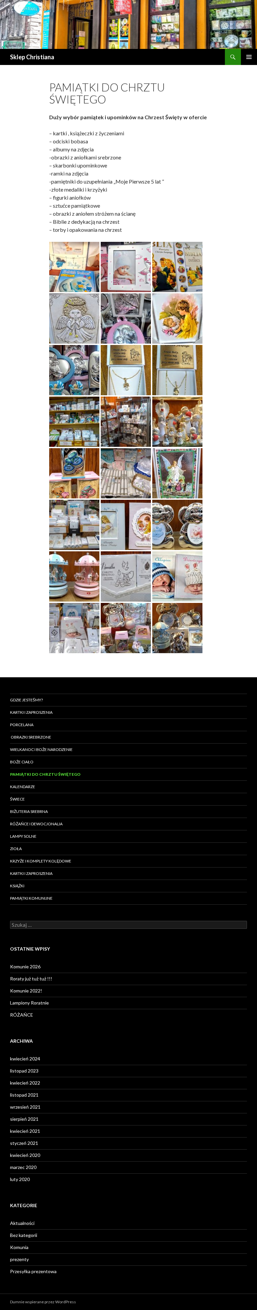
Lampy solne (23, 836)
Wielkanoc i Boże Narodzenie (41, 749)
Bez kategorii (23, 1235)
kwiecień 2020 (25, 1155)
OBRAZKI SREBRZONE (30, 737)
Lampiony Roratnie (29, 1003)
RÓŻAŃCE (21, 1015)
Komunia (19, 1247)
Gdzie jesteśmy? (26, 699)
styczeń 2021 (24, 1143)
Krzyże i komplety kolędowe (40, 861)
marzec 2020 (23, 1167)
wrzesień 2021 (25, 1107)
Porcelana (21, 724)
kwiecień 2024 (25, 1058)
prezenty (19, 1259)
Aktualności (22, 1223)
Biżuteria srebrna (29, 811)
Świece (17, 799)
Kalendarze (22, 786)
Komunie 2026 (25, 966)
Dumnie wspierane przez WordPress (43, 1301)
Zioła (16, 848)
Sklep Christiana (32, 57)
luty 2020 (20, 1179)
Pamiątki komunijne (31, 898)
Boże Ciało (21, 761)
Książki (17, 885)
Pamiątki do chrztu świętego (45, 774)
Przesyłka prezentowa (33, 1271)
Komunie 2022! (26, 990)
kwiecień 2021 (25, 1131)
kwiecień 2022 (25, 1083)
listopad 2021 (24, 1095)
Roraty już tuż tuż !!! (31, 978)
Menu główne (249, 57)
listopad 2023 (24, 1071)
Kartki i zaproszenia (31, 712)
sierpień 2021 (24, 1119)
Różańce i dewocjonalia (36, 823)
